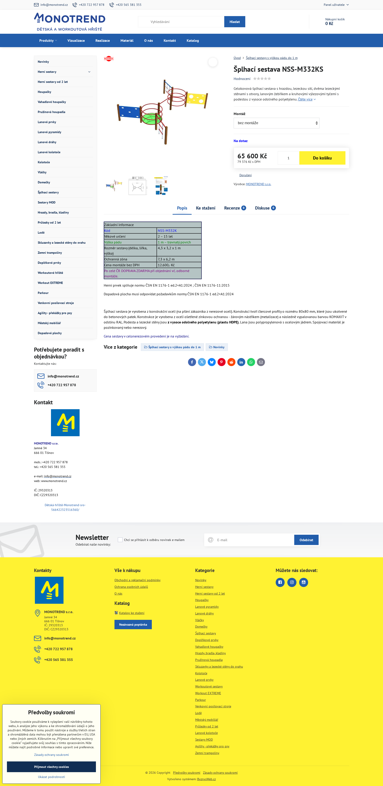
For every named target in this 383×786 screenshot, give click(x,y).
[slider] (262, 78)
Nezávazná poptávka (133, 625)
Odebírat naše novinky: (93, 544)
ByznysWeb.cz (206, 779)
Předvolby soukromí (186, 773)
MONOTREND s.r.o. (258, 184)
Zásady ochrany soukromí (220, 773)
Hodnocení (242, 78)
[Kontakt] (65, 423)
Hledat (235, 21)
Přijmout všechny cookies (51, 767)
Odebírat (306, 540)
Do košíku (322, 158)
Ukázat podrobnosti (51, 777)
